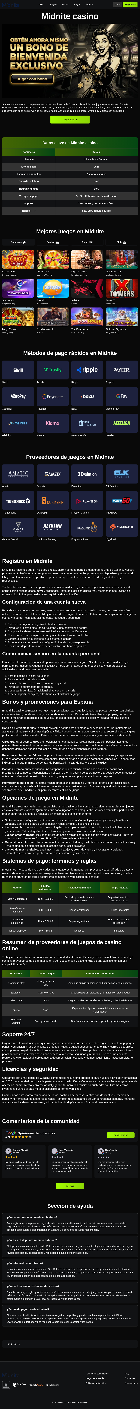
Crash (85, 242)
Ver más (70, 1186)
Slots (119, 242)
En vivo (51, 242)
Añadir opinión (121, 1135)
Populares (16, 242)
